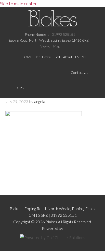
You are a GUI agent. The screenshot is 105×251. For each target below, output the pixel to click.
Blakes (52, 18)
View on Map (50, 46)
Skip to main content (19, 3)
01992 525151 (63, 34)
